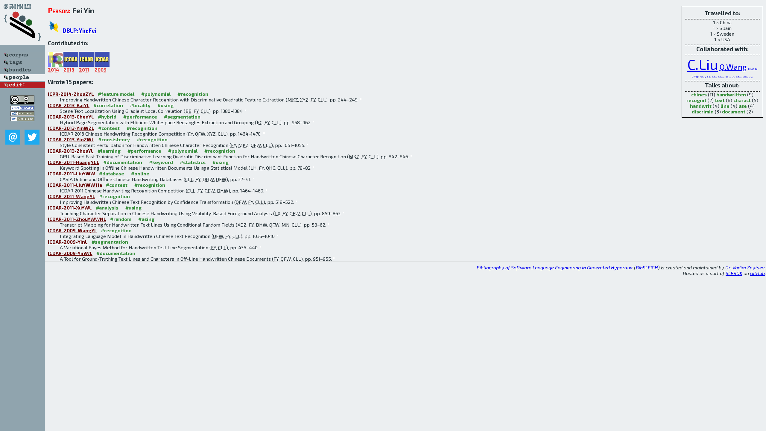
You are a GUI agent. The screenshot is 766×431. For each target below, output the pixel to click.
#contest (109, 128)
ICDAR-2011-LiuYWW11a (75, 185)
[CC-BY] (22, 102)
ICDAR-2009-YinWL (70, 253)
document (733, 111)
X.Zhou (738, 77)
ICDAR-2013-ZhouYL (71, 151)
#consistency (114, 139)
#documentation (122, 162)
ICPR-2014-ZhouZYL (71, 94)
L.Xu (733, 77)
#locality (140, 105)
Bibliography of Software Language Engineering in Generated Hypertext (555, 267)
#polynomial (156, 94)
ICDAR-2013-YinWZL (71, 128)
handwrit (701, 106)
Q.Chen (728, 77)
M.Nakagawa (748, 77)
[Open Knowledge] (22, 108)
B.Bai (709, 77)
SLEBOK (734, 273)
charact (742, 100)
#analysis (107, 207)
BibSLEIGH (647, 267)
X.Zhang (703, 77)
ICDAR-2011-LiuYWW (71, 173)
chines (699, 94)
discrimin (703, 111)
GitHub (757, 273)
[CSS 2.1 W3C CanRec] (22, 125)
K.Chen (714, 77)
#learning (109, 151)
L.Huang (721, 77)
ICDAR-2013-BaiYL (68, 105)
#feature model (116, 94)
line (725, 106)
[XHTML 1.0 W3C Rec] (22, 114)
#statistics (193, 162)
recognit (696, 100)
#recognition (192, 94)
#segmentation (182, 116)
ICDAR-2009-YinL (68, 242)
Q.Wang (733, 66)
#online (140, 173)
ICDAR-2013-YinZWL (71, 139)
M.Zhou (753, 68)
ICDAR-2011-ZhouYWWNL (77, 219)
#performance (140, 116)
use (742, 106)
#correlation (108, 105)
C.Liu (702, 64)
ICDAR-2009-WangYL (72, 230)
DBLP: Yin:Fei (79, 30)
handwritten (731, 94)
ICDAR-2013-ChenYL (71, 116)
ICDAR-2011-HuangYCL (73, 162)
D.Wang (695, 76)
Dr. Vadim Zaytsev (745, 267)
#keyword (161, 162)
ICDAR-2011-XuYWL (70, 207)
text (720, 100)
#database (111, 173)
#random (120, 219)
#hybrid (107, 116)
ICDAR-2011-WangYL (71, 196)
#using (165, 105)
